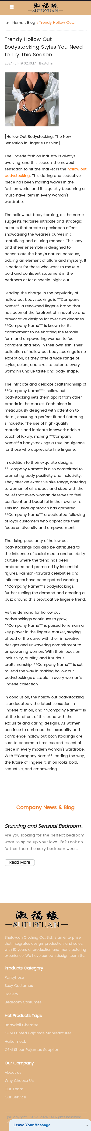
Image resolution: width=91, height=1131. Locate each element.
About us (13, 1073)
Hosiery (11, 994)
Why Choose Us (19, 1081)
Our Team (14, 1089)
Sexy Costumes (19, 986)
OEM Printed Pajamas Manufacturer (38, 1033)
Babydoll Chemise (21, 1025)
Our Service (15, 1097)
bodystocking (17, 176)
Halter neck (15, 1041)
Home (17, 23)
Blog (31, 23)
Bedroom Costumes (23, 1002)
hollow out (77, 169)
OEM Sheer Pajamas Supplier (31, 1050)
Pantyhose (14, 977)
